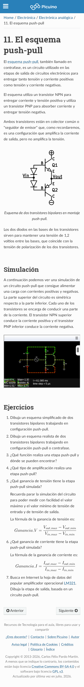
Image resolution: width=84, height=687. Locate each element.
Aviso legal (19, 644)
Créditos (67, 644)
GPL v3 (57, 671)
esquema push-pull (23, 62)
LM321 (69, 583)
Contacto (37, 637)
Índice (50, 649)
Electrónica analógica (56, 18)
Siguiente (67, 611)
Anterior (16, 611)
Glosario (37, 649)
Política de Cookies (44, 644)
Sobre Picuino (57, 637)
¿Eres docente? (16, 637)
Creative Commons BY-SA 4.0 (53, 666)
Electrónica (26, 18)
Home (9, 18)
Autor (75, 637)
